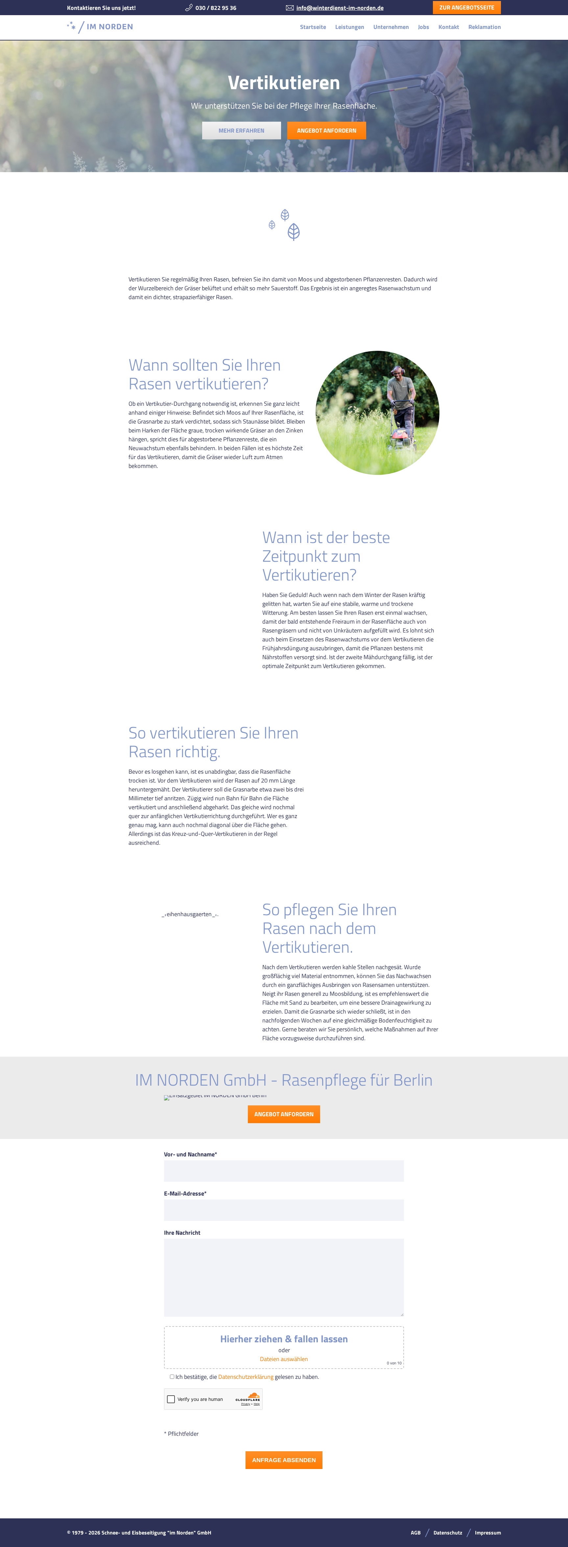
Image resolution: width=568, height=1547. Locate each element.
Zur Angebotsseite (466, 7)
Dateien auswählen (284, 1358)
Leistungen (349, 26)
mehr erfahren (241, 130)
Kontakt (448, 26)
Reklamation (484, 26)
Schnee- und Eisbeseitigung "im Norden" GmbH (99, 27)
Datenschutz (448, 1532)
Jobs (423, 26)
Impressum (488, 1532)
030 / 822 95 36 (216, 7)
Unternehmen (391, 26)
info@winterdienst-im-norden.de (340, 7)
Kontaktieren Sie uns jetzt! (101, 7)
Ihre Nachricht (182, 1232)
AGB (416, 1532)
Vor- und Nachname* (190, 1154)
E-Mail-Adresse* (185, 1193)
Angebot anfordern (326, 130)
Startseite (313, 26)
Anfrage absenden (284, 1460)
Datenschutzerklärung (245, 1376)
